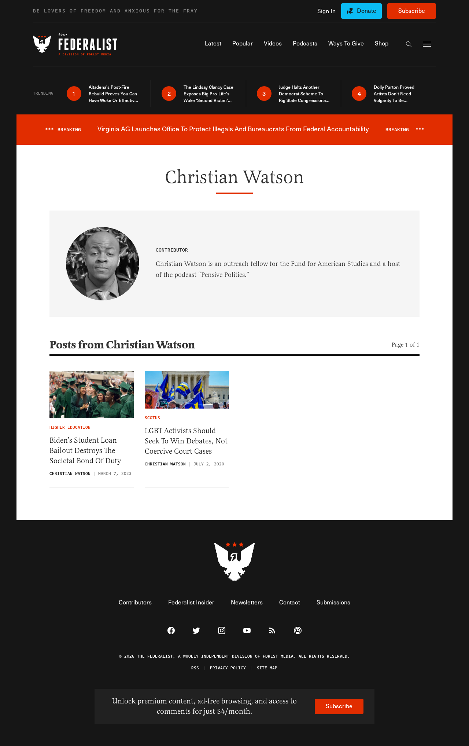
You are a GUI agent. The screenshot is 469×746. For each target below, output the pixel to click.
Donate (366, 10)
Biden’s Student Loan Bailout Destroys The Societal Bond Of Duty (85, 450)
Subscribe (411, 10)
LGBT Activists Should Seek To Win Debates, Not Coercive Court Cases (186, 441)
